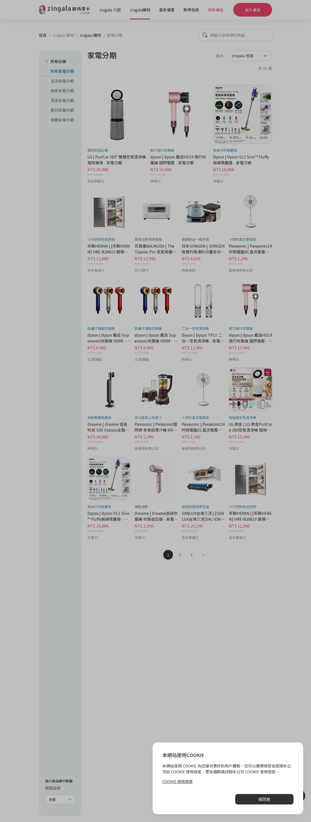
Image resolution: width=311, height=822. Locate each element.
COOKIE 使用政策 (177, 781)
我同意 (264, 799)
